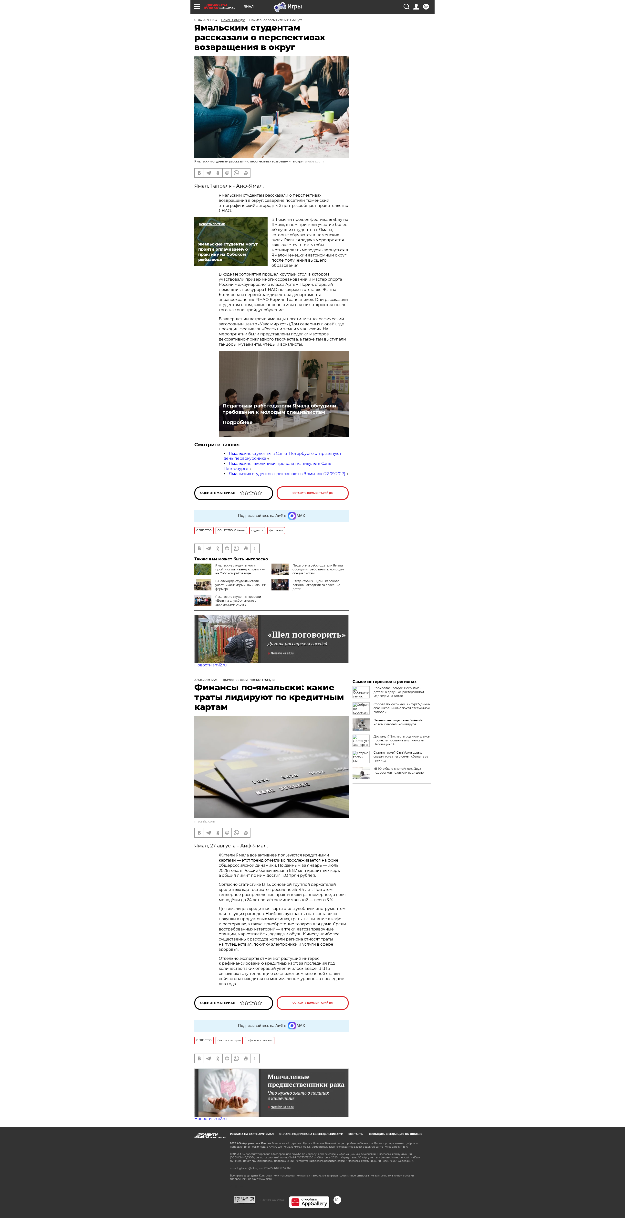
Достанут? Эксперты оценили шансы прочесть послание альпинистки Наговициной (402, 740)
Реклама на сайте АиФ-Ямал (252, 1134)
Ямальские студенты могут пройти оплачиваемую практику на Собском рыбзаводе (240, 569)
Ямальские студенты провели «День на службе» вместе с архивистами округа (238, 600)
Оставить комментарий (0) (312, 493)
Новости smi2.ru (210, 665)
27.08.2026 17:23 (206, 680)
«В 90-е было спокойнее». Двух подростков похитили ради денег (399, 770)
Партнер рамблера (272, 1199)
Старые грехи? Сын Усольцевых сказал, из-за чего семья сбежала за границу (401, 756)
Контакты (355, 1134)
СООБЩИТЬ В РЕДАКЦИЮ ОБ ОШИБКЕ (395, 1134)
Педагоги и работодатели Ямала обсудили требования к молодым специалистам (279, 409)
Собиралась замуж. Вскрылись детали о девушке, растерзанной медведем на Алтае (399, 692)
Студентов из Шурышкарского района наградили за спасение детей (316, 585)
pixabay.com (314, 161)
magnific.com (204, 821)
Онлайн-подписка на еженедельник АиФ (311, 1134)
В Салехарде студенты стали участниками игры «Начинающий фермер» (240, 585)
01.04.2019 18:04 (205, 20)
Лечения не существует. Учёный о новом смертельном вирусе (399, 722)
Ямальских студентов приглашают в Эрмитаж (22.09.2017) (287, 473)
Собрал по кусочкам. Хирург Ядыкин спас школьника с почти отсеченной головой (402, 708)
